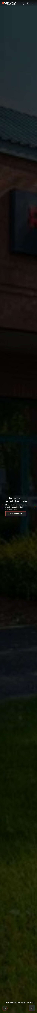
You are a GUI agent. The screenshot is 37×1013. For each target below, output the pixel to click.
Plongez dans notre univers (20, 1003)
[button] (35, 506)
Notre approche (16, 514)
